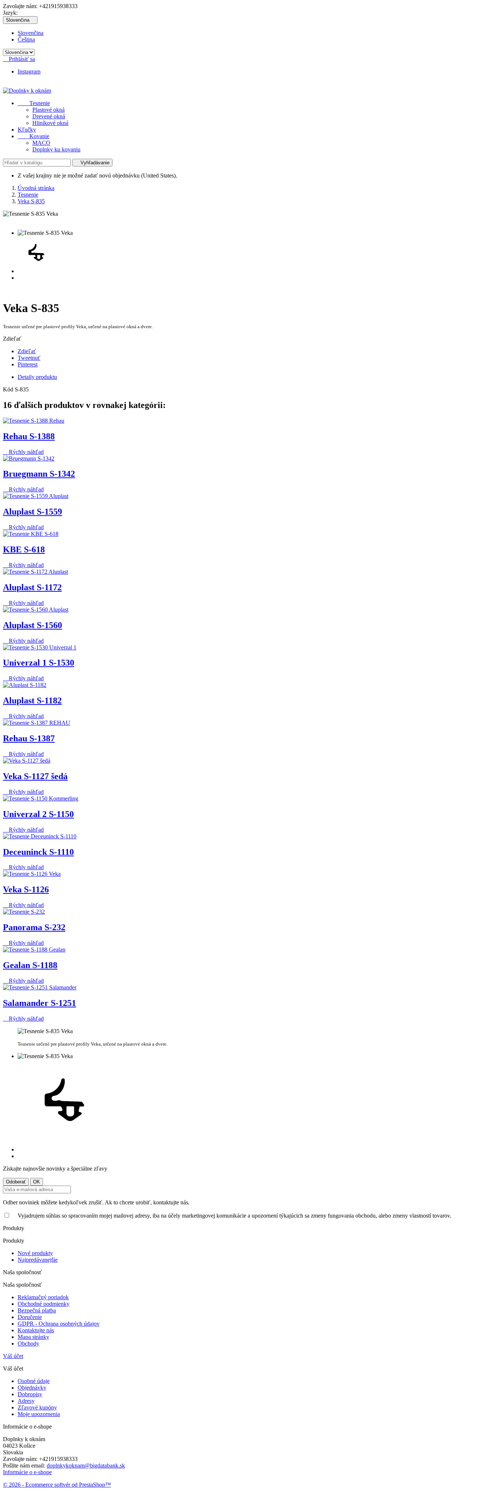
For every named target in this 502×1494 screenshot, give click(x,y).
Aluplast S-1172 (32, 587)
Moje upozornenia (39, 1414)
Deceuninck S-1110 (38, 852)
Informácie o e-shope (27, 1472)
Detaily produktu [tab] (37, 377)
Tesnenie (34, 103)
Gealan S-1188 (30, 965)
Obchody (28, 1343)
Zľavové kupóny (37, 1407)
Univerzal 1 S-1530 (38, 662)
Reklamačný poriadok (43, 1297)
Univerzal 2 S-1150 (38, 814)
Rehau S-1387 (29, 738)
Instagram (29, 71)
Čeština (26, 39)
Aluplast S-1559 (32, 511)
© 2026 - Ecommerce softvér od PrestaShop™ (57, 1485)
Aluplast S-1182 (32, 700)
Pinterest (27, 364)
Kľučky (27, 129)
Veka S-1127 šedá (35, 776)
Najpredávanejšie (38, 1260)
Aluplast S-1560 (32, 625)
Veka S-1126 (26, 889)
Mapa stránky (33, 1337)
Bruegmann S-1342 (39, 474)
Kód (9, 389)
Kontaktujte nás (36, 1330)
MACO (41, 143)
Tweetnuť (29, 358)
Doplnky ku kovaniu (56, 149)
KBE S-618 (24, 549)
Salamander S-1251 (39, 1003)
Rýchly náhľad (23, 452)
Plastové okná (48, 110)
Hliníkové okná (50, 123)
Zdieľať (27, 351)
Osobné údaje (34, 1381)
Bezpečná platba (37, 1310)
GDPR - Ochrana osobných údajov (59, 1324)
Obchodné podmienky (43, 1304)
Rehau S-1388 (29, 436)
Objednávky (32, 1387)
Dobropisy (30, 1394)
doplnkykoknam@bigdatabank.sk (86, 1465)
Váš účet (13, 1356)
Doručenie (30, 1317)
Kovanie (33, 136)
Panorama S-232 (34, 927)
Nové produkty (35, 1253)
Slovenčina (30, 33)
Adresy (26, 1401)
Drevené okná (48, 116)
